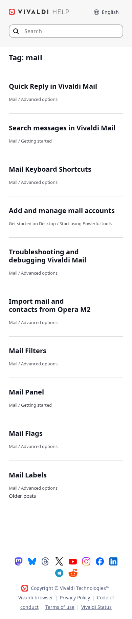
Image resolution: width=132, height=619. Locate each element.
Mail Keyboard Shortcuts (50, 169)
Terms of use (59, 607)
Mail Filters (27, 350)
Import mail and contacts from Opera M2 (49, 305)
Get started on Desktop (32, 223)
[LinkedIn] (113, 561)
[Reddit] (73, 573)
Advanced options (39, 99)
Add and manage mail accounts (62, 210)
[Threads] (46, 561)
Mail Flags (26, 433)
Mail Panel (26, 392)
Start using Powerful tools (86, 223)
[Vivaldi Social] (19, 561)
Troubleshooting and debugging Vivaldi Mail (47, 255)
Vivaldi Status (96, 607)
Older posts (22, 495)
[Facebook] (100, 561)
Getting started (36, 141)
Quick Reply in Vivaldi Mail (53, 86)
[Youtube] (73, 561)
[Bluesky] (32, 561)
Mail (13, 99)
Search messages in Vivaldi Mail (62, 127)
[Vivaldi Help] (39, 12)
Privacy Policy (75, 597)
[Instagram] (86, 561)
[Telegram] (59, 572)
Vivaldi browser (35, 597)
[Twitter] (59, 561)
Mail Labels (28, 474)
